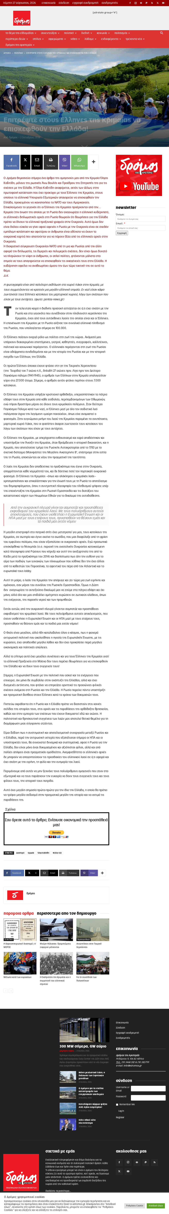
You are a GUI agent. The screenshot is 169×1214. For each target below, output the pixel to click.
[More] (94, 162)
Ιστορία (44, 973)
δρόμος (13, 137)
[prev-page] (6, 991)
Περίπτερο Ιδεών (15, 39)
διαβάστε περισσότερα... (58, 1191)
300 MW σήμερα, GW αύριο (83, 1046)
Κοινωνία (102, 33)
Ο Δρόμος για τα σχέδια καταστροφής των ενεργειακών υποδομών (91, 1091)
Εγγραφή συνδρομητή (85, 3)
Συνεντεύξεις (49, 33)
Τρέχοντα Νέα (134, 39)
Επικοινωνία (49, 3)
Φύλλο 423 (57, 853)
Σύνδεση (64, 3)
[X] (157, 3)
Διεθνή (85, 33)
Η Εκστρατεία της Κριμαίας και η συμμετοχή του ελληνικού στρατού (55, 980)
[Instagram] (135, 3)
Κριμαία (31, 853)
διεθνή (7, 973)
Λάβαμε (89, 39)
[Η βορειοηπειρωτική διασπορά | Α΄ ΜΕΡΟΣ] (20, 929)
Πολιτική (69, 33)
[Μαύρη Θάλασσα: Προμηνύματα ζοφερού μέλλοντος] (56, 929)
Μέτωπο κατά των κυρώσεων (17, 977)
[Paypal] (146, 3)
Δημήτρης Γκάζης (67, 1051)
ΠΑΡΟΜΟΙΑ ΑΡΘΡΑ (19, 913)
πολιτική (18, 53)
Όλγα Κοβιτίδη (43, 853)
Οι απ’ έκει (9, 939)
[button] (162, 33)
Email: (120, 223)
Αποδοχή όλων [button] (156, 1206)
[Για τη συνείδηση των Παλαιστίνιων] (92, 963)
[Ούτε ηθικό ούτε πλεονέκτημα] (68, 1124)
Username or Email (123, 1089)
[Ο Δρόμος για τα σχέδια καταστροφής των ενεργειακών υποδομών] (68, 1092)
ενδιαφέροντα (109, 39)
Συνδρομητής (110, 3)
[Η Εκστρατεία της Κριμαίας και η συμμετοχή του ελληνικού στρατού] (56, 963)
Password (121, 1096)
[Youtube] (163, 3)
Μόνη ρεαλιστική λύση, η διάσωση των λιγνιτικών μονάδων (92, 1075)
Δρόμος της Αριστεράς (19, 45)
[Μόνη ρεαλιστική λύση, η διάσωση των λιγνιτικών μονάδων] (68, 1077)
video (74, 39)
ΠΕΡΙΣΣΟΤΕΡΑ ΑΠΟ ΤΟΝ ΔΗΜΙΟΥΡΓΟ (67, 913)
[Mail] (141, 3)
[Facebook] (130, 3)
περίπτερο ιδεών (83, 939)
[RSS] (152, 3)
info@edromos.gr (133, 1066)
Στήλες (37, 39)
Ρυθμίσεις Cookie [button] (134, 1206)
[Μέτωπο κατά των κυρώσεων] (20, 963)
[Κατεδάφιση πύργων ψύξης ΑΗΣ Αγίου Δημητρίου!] (68, 1108)
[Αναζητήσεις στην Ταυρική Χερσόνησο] (92, 929)
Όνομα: (120, 214)
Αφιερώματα (56, 39)
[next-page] (11, 991)
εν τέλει (80, 973)
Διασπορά (20, 853)
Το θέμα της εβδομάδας (20, 33)
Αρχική (7, 53)
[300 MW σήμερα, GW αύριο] (84, 1030)
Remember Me (127, 1104)
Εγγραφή (122, 233)
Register (120, 1117)
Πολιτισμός (121, 33)
